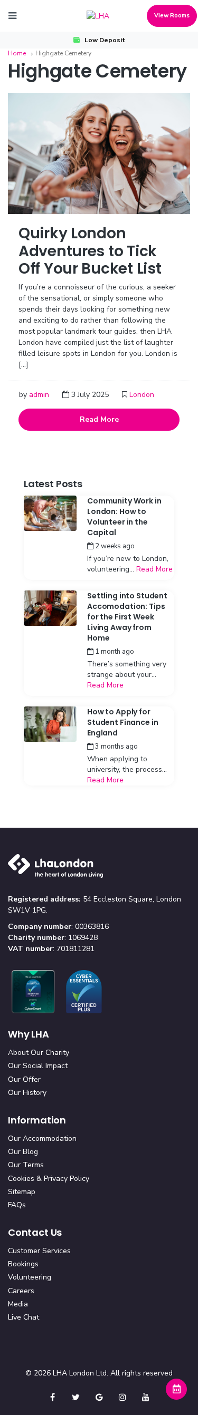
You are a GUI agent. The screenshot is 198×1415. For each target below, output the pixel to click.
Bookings (23, 1264)
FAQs (17, 1205)
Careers (21, 1291)
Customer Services (39, 1251)
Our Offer (24, 1079)
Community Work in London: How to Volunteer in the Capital (124, 517)
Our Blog (23, 1152)
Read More (99, 419)
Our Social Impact (38, 1066)
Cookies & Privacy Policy (48, 1179)
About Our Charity (38, 1053)
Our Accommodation (42, 1138)
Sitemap (21, 1192)
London (141, 395)
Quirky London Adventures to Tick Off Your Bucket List (89, 251)
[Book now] (176, 1389)
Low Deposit (104, 40)
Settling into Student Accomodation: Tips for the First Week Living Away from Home (127, 616)
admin (39, 395)
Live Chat (23, 1317)
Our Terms (26, 1165)
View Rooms (172, 16)
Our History (27, 1093)
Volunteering (29, 1277)
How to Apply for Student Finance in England (122, 722)
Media (18, 1304)
